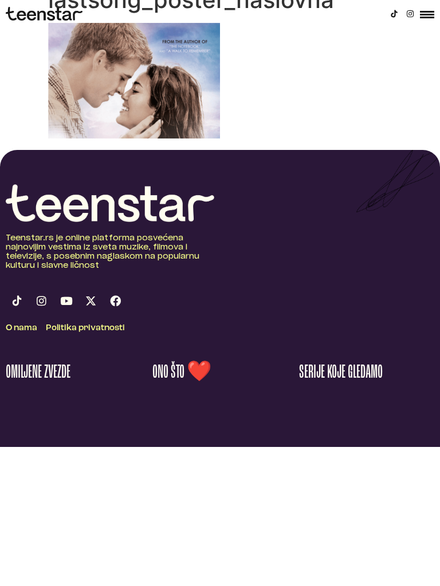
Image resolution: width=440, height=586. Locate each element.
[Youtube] (66, 300)
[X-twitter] (90, 300)
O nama (21, 328)
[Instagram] (410, 14)
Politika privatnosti (85, 328)
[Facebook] (115, 300)
